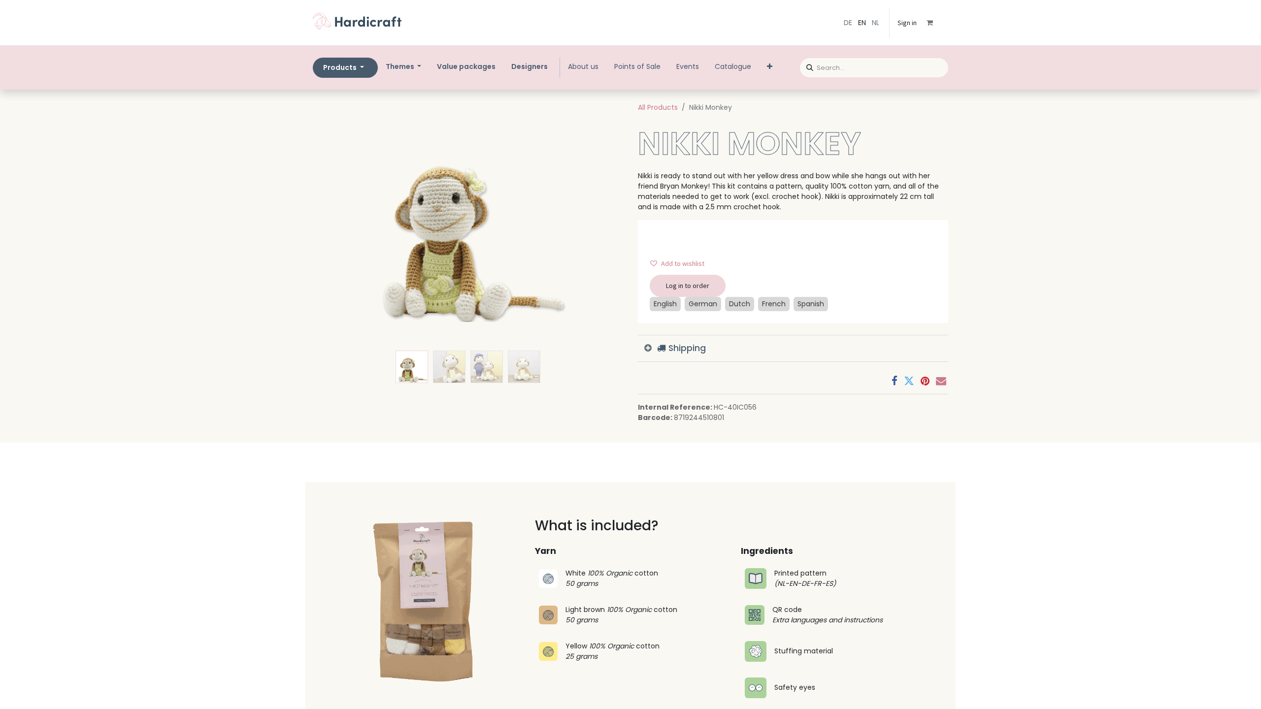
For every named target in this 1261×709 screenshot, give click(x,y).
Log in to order (687, 285)
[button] (336, 223)
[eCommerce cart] (936, 22)
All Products (658, 107)
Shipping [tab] (686, 348)
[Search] (806, 66)
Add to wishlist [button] (682, 263)
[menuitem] (466, 67)
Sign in (907, 22)
